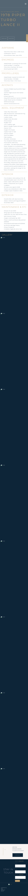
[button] (25, 4)
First (16, 863)
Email (19, 874)
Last (16, 869)
